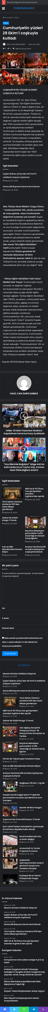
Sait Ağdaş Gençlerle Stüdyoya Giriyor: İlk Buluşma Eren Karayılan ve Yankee (32, 731)
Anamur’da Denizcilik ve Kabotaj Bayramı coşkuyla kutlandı (35, 549)
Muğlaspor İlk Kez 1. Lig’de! (32, 783)
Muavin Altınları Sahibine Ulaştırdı (19, 673)
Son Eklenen (24, 665)
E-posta (6, 618)
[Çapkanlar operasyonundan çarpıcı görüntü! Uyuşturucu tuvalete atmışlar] (10, 864)
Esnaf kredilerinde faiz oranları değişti (30, 838)
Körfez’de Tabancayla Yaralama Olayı (21, 758)
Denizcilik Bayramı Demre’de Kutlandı (22, 2)
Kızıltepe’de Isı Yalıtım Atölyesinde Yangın (30, 877)
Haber (16, 17)
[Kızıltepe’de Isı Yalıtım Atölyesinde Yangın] (10, 879)
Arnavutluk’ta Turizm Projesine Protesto (29, 849)
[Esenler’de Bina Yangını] (10, 811)
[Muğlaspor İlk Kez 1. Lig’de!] (10, 787)
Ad (4, 608)
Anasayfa (8, 17)
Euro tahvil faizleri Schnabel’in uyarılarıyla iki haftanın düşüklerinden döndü (23, 828)
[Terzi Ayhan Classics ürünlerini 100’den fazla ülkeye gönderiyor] (12, 493)
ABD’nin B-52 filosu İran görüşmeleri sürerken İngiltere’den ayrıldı (34, 492)
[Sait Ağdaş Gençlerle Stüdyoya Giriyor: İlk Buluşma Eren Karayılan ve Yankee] (10, 731)
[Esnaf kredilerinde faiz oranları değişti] (10, 840)
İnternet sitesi (8, 628)
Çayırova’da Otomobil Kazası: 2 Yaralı (21, 819)
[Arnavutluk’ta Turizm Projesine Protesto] (10, 852)
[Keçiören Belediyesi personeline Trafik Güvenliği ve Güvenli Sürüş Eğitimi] (35, 522)
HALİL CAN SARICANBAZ (15, 44)
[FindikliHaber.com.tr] (24, 8)
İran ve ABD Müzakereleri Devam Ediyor (12, 549)
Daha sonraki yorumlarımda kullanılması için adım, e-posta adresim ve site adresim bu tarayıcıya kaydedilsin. (22, 642)
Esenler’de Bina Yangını (30, 807)
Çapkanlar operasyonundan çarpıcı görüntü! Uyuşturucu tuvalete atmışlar (31, 864)
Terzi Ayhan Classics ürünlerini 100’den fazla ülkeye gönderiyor (12, 505)
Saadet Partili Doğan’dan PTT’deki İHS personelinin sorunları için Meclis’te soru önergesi (22, 798)
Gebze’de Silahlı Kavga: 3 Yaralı (10, 519)
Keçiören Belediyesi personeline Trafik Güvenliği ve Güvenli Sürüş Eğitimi (35, 534)
